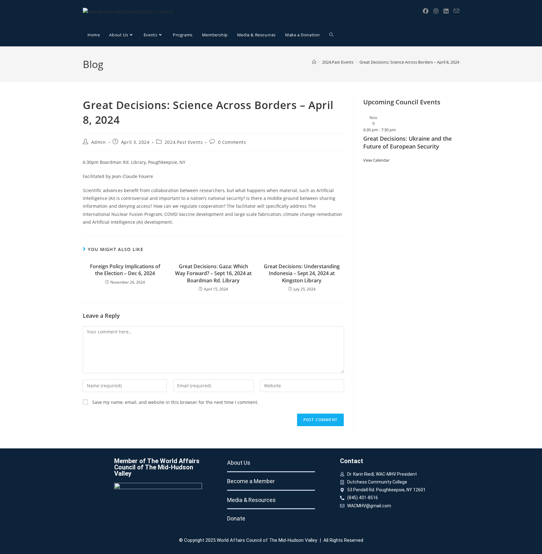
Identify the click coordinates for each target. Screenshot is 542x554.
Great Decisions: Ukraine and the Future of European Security (407, 142)
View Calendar (376, 160)
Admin (98, 142)
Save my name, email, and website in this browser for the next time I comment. (175, 402)
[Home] (314, 62)
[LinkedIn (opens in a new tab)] (446, 11)
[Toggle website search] (331, 34)
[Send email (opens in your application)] (456, 11)
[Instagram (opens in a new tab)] (436, 11)
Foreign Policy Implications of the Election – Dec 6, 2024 (125, 270)
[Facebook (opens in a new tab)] (425, 11)
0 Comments (232, 142)
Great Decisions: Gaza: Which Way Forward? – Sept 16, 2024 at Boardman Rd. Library (213, 273)
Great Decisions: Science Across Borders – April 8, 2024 (409, 62)
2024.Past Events (184, 142)
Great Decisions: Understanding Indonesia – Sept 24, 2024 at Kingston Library (302, 273)
